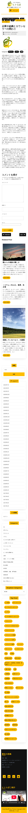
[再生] (4, 802)
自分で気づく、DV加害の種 (8, 762)
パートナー (20, 644)
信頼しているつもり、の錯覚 (14, 340)
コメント (5, 182)
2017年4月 (6, 496)
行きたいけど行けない (10, 729)
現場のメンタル (15, 701)
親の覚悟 (7, 734)
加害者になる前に (6, 767)
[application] (14, 797)
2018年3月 (6, 483)
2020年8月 (6, 397)
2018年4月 (6, 480)
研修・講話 (4, 758)
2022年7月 (6, 385)
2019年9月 (6, 426)
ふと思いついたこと (8, 542)
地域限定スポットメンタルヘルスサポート (11, 760)
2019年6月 (6, 435)
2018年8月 (6, 467)
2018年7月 (6, 471)
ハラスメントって (9, 630)
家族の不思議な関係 (8, 562)
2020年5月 (6, 400)
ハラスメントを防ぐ (10, 639)
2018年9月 (6, 464)
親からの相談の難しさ (11, 262)
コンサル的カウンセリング (12, 616)
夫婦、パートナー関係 (8, 558)
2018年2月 (6, 486)
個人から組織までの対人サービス (14, 7)
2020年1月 (6, 413)
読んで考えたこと (7, 581)
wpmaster (15, 32)
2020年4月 (6, 404)
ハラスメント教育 (9, 644)
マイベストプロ (7, 546)
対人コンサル (19, 687)
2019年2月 (6, 448)
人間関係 (7, 673)
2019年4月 (6, 442)
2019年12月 (6, 416)
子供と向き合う (9, 683)
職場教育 (7, 724)
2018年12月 (6, 455)
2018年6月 (6, 474)
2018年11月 (6, 458)
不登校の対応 (8, 658)
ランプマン (6, 549)
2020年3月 (6, 407)
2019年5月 (6, 439)
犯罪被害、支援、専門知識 (9, 571)
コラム (7, 20)
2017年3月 (6, 499)
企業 (13, 20)
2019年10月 (6, 423)
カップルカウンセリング (11, 607)
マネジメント (8, 649)
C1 (4, 527)
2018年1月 (6, 490)
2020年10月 (6, 394)
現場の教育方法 (9, 706)
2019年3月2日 (7, 32)
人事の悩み (8, 669)
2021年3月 (6, 388)
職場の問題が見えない (10, 720)
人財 (15, 669)
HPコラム (11, 51)
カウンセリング (17, 602)
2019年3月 (6, 445)
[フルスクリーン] (24, 802)
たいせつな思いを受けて (9, 539)
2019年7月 (6, 432)
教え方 (6, 701)
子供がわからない (17, 678)
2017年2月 (6, 502)
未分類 (5, 568)
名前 (4, 205)
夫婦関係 (7, 678)
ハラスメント (8, 621)
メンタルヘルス (19, 649)
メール (4, 214)
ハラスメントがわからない (12, 625)
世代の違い (18, 658)
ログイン (5, 516)
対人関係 (5, 565)
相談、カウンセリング (7, 764)
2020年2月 (6, 410)
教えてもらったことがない (12, 697)
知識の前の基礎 (9, 711)
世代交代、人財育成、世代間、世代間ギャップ (13, 663)
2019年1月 (6, 451)
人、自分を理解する (8, 552)
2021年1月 (6, 391)
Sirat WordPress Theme (9, 809)
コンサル (7, 612)
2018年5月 (6, 477)
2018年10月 (6, 461)
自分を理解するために (8, 578)
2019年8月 (6, 429)
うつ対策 (7, 602)
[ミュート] (22, 802)
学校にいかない (9, 687)
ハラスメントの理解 (10, 635)
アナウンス (6, 533)
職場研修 (15, 724)
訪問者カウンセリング (10, 738)
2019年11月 (6, 420)
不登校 (12, 653)
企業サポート (16, 673)
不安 (6, 653)
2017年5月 (6, 493)
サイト (3, 222)
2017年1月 (6, 506)
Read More (7, 278)
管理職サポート (9, 715)
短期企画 (5, 574)
